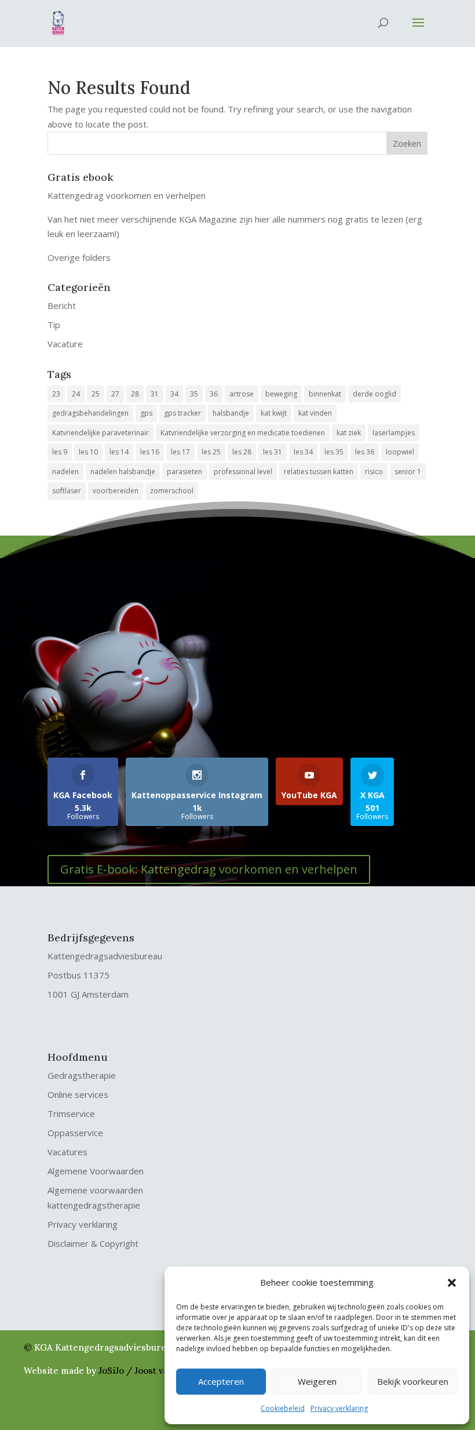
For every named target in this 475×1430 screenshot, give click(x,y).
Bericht (62, 305)
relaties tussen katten (318, 471)
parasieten (184, 471)
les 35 (334, 452)
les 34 (303, 452)
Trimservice (71, 1113)
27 (115, 394)
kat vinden (315, 413)
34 (174, 394)
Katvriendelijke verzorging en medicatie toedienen (242, 433)
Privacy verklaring (339, 1408)
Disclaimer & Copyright (93, 1243)
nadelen (65, 471)
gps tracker (182, 413)
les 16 (149, 452)
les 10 (88, 452)
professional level (243, 471)
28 (135, 394)
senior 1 (407, 471)
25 (96, 394)
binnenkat (325, 394)
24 (76, 394)
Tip (54, 324)
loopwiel (400, 452)
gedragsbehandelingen (90, 413)
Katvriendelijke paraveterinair (100, 433)
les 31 (272, 452)
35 (194, 394)
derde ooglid (374, 394)
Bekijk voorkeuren (412, 1381)
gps (146, 413)
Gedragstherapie (82, 1075)
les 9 (59, 452)
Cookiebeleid (283, 1408)
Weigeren (317, 1381)
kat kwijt (274, 413)
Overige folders (79, 257)
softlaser (66, 491)
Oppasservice (75, 1132)
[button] (452, 1283)
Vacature (65, 344)
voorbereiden (115, 491)
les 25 (211, 452)
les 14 (119, 452)
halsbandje (231, 413)
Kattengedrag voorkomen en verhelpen (127, 195)
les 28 (241, 452)
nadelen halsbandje (122, 471)
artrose (241, 394)
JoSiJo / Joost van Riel (145, 1370)
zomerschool (171, 491)
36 (214, 394)
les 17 (180, 452)
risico (374, 471)
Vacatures (67, 1152)
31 (155, 394)
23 (56, 394)
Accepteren (221, 1381)
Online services (78, 1094)
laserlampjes (393, 433)
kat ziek (349, 433)
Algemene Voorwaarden (96, 1171)
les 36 (364, 452)
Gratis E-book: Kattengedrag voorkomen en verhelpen (208, 869)
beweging (281, 394)
